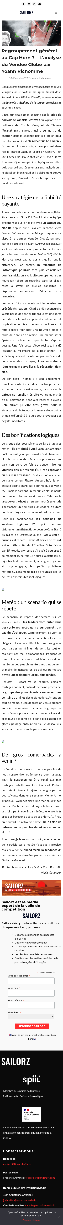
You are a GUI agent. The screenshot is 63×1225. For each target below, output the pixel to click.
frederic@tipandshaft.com (40, 1177)
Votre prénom (16, 1000)
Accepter (27, 1220)
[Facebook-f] (23, 4)
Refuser (36, 1220)
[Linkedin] (29, 4)
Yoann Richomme (41, 78)
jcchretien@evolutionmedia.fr (19, 1200)
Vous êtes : (14, 1012)
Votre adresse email (19, 975)
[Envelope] (39, 4)
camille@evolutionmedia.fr (40, 1205)
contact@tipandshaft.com (17, 1163)
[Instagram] (34, 4)
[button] (56, 12)
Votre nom (14, 987)
